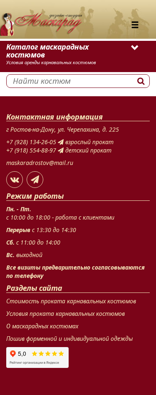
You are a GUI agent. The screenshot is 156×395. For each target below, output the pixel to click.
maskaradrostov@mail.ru (39, 163)
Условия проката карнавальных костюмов (65, 314)
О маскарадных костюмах (42, 326)
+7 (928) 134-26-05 (32, 142)
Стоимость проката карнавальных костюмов (71, 301)
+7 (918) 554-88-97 (32, 150)
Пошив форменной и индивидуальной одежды (69, 338)
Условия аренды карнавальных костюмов (51, 62)
